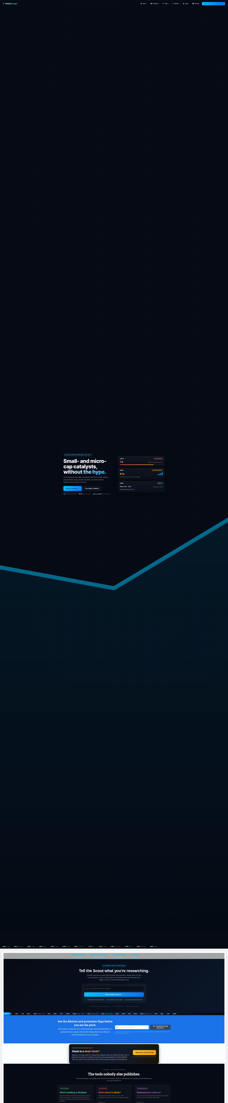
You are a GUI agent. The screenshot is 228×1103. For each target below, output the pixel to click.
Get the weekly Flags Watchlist (160, 1027)
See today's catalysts (92, 488)
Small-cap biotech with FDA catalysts (96, 999)
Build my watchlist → (72, 488)
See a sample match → (114, 994)
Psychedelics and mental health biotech (133, 999)
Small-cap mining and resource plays (114, 999)
